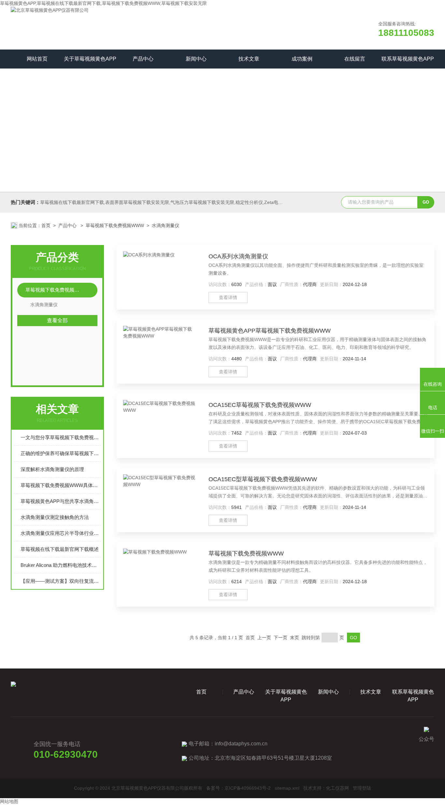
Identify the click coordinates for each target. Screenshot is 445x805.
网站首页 (37, 59)
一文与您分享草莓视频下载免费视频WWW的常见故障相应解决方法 (61, 437)
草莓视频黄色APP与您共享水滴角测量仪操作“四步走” (61, 501)
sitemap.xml (287, 788)
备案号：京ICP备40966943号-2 (238, 788)
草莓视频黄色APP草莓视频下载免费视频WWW (269, 330)
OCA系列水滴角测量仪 (238, 256)
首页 (45, 225)
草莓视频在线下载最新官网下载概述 (60, 549)
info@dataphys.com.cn (241, 743)
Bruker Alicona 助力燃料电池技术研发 (61, 565)
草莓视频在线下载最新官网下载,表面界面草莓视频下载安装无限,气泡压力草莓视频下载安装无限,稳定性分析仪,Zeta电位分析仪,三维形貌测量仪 (185, 202)
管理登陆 (362, 788)
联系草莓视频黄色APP (407, 59)
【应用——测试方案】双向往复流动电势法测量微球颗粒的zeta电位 (61, 581)
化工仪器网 (337, 788)
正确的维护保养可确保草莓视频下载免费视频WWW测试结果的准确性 (61, 453)
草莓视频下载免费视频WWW (115, 225)
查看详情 (228, 297)
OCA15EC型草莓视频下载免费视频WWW (262, 479)
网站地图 (9, 801)
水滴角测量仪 (165, 225)
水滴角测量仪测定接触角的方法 (55, 517)
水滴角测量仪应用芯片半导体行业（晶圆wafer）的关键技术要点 (61, 533)
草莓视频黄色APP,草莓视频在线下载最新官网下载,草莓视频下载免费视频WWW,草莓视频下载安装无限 (103, 3)
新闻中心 (196, 59)
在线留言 (354, 59)
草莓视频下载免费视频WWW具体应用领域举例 (61, 485)
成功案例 (302, 59)
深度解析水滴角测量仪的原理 (52, 469)
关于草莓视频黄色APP (90, 59)
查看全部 (57, 320)
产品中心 (143, 59)
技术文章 (248, 59)
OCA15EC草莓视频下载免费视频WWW (259, 405)
